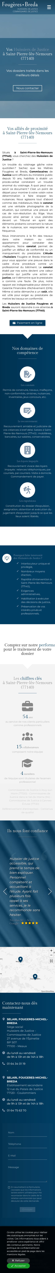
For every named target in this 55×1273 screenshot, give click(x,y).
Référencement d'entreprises (20, 808)
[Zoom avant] (51, 950)
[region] (27, 970)
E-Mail (12, 1155)
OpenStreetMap (47, 991)
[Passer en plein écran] (51, 961)
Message (13, 1167)
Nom (11, 1132)
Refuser (20, 1260)
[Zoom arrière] (51, 955)
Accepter (20, 1265)
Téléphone (14, 1144)
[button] (20, 959)
